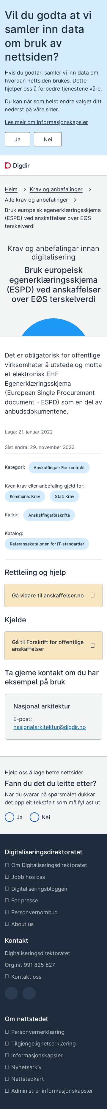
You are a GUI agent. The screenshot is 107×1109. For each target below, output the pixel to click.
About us (22, 924)
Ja (18, 139)
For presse (24, 900)
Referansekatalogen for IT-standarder (47, 543)
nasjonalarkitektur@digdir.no (49, 727)
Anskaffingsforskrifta (49, 515)
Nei (48, 139)
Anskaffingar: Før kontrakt (59, 467)
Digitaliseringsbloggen (39, 889)
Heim (11, 189)
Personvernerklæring (37, 1032)
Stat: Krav (64, 496)
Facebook (11, 995)
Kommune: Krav (25, 496)
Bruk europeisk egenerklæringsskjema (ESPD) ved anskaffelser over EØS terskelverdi (53, 218)
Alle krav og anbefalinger (36, 200)
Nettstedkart (27, 1079)
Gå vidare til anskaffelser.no (48, 595)
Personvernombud (34, 912)
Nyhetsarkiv (26, 1067)
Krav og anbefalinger (56, 189)
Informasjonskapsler (37, 1055)
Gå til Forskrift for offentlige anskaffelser (48, 645)
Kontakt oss (26, 977)
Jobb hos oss (28, 877)
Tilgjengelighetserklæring (43, 1043)
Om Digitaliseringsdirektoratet (49, 865)
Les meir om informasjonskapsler (46, 122)
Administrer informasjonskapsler (52, 1091)
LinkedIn (29, 995)
